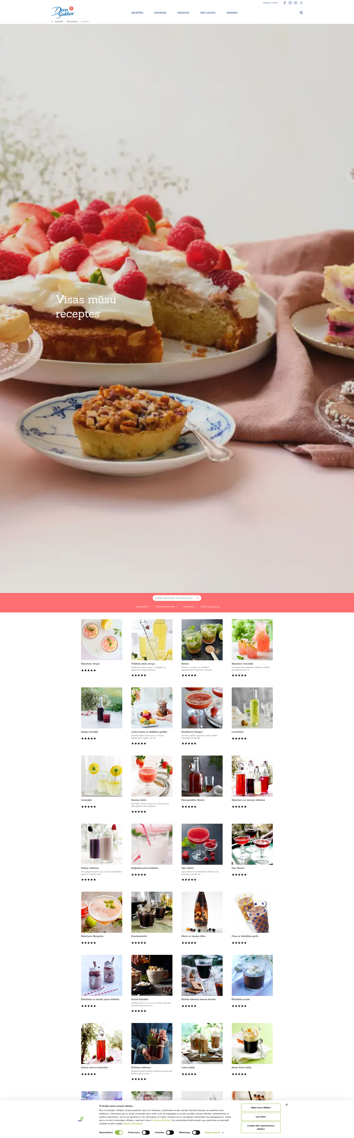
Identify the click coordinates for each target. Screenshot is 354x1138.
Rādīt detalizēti (212, 1132)
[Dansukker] (63, 12)
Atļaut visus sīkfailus (261, 1107)
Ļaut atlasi (261, 1116)
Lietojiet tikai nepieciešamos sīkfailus (260, 1127)
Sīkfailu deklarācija (132, 1123)
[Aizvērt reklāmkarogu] (287, 1105)
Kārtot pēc (189, 606)
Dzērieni (85, 21)
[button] (137, 12)
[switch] (146, 1132)
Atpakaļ (59, 21)
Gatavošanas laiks (165, 606)
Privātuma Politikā (160, 1120)
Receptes (72, 21)
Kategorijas (142, 606)
